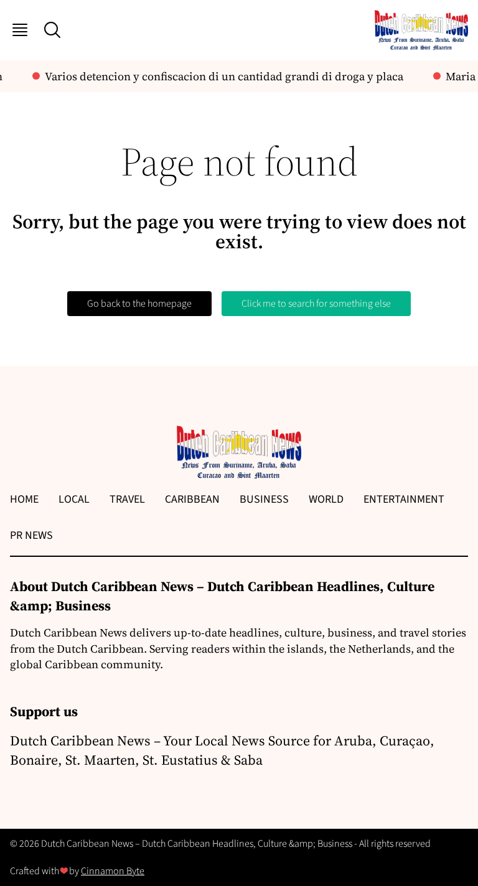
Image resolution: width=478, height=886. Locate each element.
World (326, 499)
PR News (31, 535)
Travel (127, 499)
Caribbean (192, 499)
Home (24, 499)
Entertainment (403, 499)
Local (74, 499)
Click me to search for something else (316, 303)
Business (264, 499)
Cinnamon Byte (112, 871)
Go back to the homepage (139, 303)
